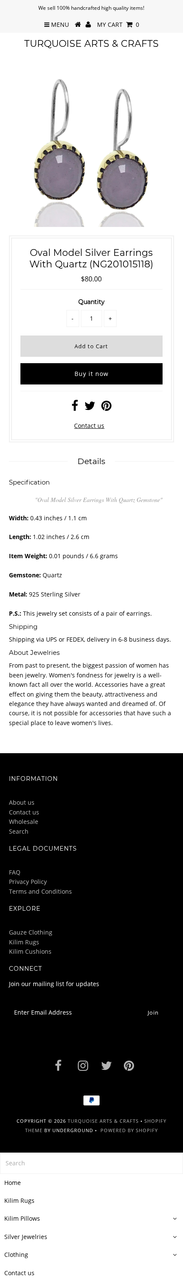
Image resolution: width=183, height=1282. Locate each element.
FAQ (14, 872)
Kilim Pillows (22, 1218)
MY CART (118, 24)
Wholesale (23, 821)
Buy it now (91, 374)
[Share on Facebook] (74, 408)
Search (19, 831)
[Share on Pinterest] (106, 408)
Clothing (16, 1254)
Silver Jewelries (25, 1237)
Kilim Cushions (30, 951)
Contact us (89, 426)
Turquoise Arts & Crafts (91, 43)
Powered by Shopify (129, 1130)
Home (12, 1183)
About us (21, 802)
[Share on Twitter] (89, 408)
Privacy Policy (28, 882)
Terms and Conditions (40, 891)
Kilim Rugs (24, 942)
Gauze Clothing (30, 932)
